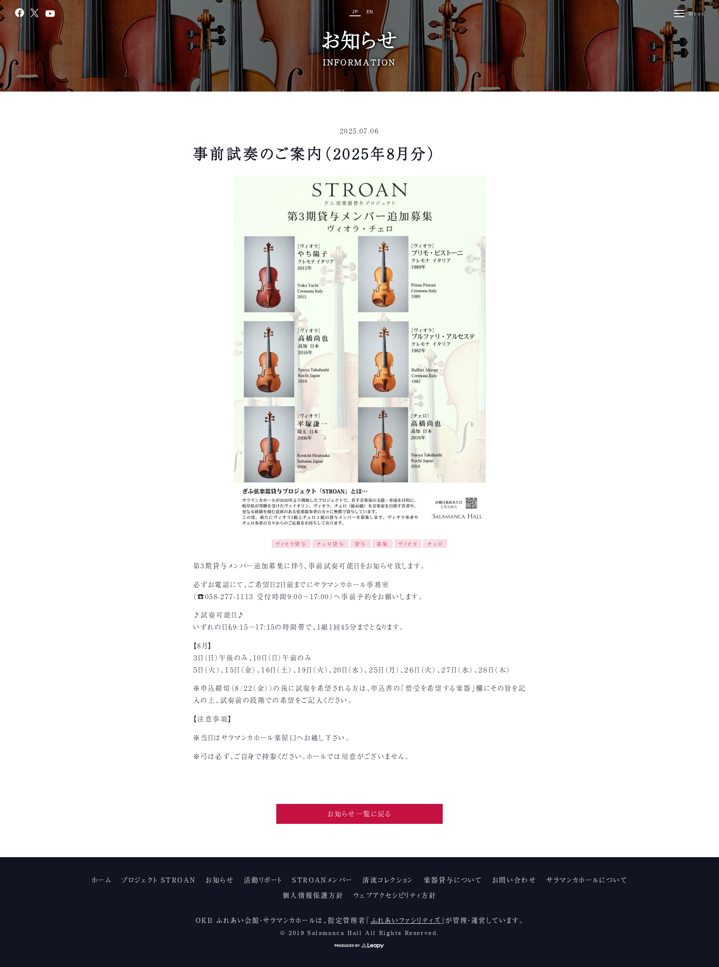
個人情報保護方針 (313, 895)
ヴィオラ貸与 (291, 543)
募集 (383, 543)
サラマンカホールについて (586, 880)
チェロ (435, 543)
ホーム (102, 880)
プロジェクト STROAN (158, 880)
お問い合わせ (514, 880)
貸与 (361, 543)
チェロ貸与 (331, 543)
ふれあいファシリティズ (406, 920)
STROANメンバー (322, 880)
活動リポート (263, 880)
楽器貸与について (453, 880)
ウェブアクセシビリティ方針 (395, 895)
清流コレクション (387, 880)
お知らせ (220, 880)
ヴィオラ (408, 543)
